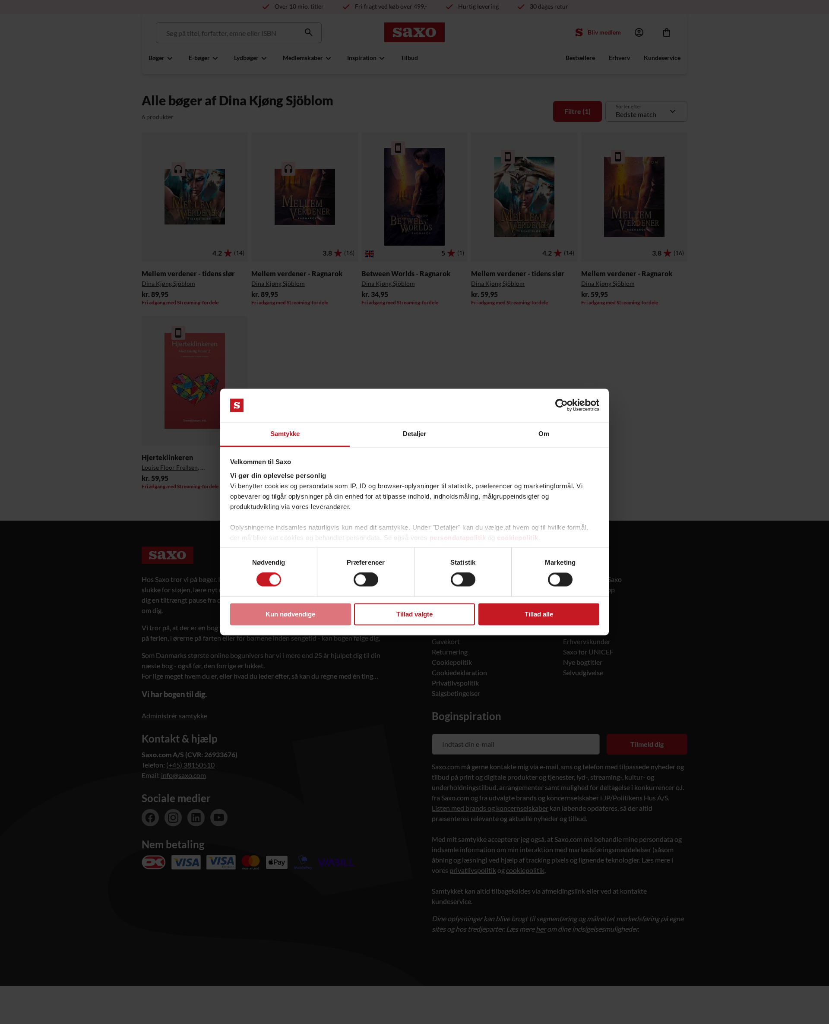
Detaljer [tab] (415, 433)
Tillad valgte (414, 614)
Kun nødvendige (290, 614)
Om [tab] (543, 433)
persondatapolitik (458, 537)
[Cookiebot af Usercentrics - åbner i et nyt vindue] (561, 405)
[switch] (366, 580)
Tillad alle (539, 614)
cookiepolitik (517, 537)
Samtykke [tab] (285, 433)
